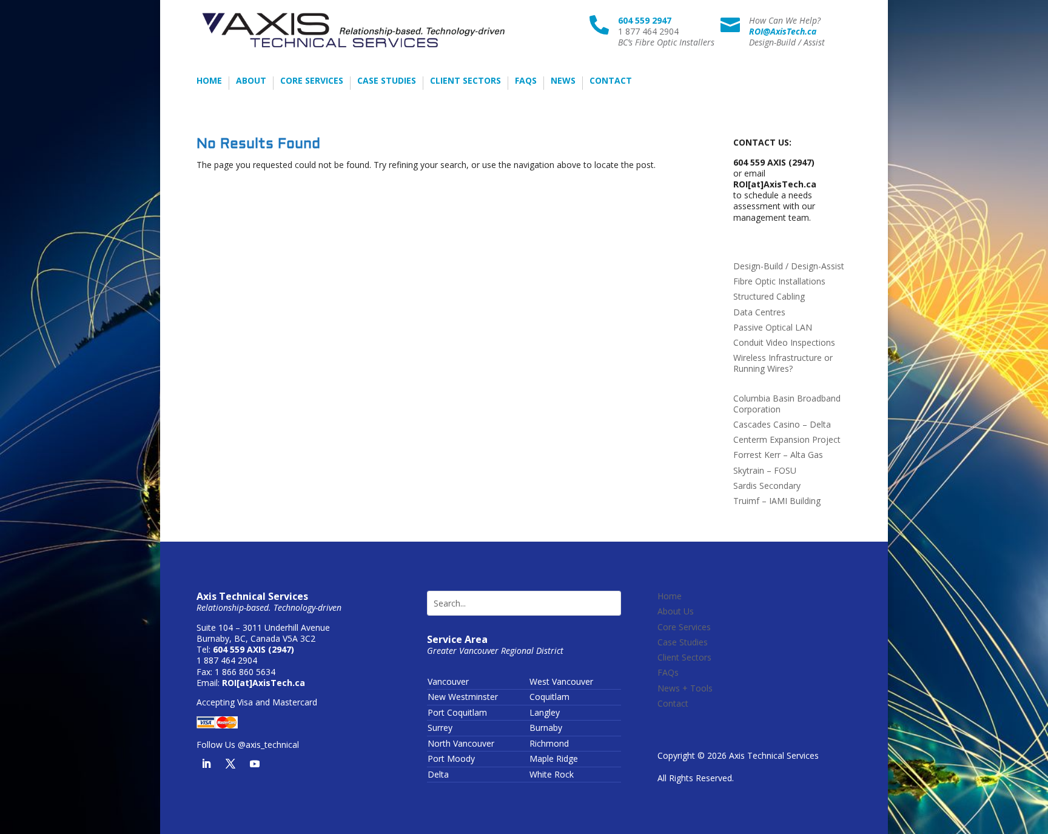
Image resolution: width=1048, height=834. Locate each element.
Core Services (311, 81)
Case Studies (386, 81)
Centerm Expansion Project (787, 439)
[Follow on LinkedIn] (206, 763)
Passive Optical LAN (772, 327)
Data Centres (759, 312)
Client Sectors (465, 81)
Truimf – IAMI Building (777, 500)
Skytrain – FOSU (764, 470)
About (251, 81)
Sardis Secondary (767, 485)
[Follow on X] (230, 763)
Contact (611, 81)
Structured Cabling (769, 296)
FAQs (526, 81)
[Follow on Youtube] (254, 763)
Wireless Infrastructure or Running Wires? (783, 363)
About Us (675, 611)
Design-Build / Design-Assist (788, 266)
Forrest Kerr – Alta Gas (778, 454)
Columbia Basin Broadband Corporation (787, 403)
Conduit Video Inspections (784, 342)
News (563, 81)
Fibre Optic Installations (779, 281)
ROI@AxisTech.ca (782, 31)
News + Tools (685, 688)
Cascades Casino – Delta (782, 424)
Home (209, 81)
